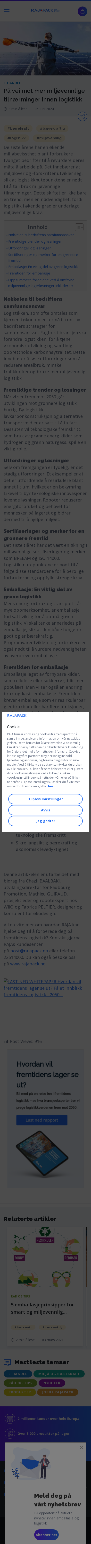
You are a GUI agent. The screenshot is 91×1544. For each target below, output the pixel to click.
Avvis (45, 810)
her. (51, 786)
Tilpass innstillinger (45, 799)
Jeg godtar (45, 821)
